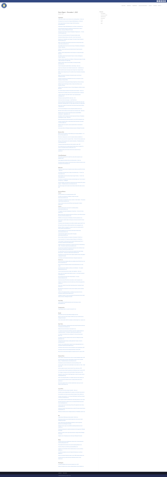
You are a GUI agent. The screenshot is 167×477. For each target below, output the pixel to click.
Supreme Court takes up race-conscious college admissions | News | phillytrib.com (71, 466)
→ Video (101, 21)
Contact (159, 5)
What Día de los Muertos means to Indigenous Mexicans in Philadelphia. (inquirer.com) (71, 411)
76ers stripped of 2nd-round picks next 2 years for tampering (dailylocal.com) (70, 444)
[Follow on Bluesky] (165, 1)
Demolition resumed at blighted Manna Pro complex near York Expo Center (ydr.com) (71, 392)
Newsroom (135, 5)
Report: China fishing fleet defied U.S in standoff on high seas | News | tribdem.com (71, 377)
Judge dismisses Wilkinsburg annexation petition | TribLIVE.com (68, 417)
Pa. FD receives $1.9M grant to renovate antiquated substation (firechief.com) (70, 108)
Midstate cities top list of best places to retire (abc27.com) (67, 328)
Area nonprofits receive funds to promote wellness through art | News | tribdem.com (71, 394)
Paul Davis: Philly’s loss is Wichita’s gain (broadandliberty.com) (68, 446)
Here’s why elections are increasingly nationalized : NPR (67, 194)
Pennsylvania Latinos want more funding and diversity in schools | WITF (69, 349)
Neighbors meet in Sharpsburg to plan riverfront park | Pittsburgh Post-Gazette (70, 435)
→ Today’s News (102, 18)
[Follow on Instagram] (161, 1)
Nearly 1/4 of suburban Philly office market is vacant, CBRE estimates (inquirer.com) (71, 455)
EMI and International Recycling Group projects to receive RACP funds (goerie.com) (71, 119)
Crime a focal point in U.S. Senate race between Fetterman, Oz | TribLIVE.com (70, 239)
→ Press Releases (102, 13)
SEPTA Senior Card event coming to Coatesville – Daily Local (67, 390)
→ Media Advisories (103, 16)
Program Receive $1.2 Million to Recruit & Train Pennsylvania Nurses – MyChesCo (71, 92)
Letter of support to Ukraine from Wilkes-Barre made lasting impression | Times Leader (71, 399)
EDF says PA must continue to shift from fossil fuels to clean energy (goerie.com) (70, 225)
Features (155, 5)
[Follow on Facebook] (157, 1)
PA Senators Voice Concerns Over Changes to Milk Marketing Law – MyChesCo (70, 21)
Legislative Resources (143, 5)
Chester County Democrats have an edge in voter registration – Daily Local (69, 271)
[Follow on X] (159, 1)
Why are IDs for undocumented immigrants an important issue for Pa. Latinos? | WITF (71, 351)
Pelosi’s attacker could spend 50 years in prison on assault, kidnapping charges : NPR (71, 357)
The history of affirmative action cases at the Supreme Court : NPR (68, 464)
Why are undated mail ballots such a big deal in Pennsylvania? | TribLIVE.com (70, 237)
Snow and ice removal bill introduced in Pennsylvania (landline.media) (69, 35)
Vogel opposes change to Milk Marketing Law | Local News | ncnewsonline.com (70, 26)
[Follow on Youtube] (163, 1)
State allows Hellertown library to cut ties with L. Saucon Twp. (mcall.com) (69, 37)
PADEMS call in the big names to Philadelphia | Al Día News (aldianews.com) (70, 217)
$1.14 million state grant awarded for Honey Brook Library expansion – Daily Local (71, 90)
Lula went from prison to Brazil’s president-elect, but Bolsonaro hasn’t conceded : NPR (71, 370)
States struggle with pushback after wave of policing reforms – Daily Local (69, 160)
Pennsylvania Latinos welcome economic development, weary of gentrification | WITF (71, 347)
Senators (123, 5)
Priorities (129, 5)
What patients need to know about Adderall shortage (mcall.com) (68, 314)
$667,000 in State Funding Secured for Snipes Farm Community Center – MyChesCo (71, 110)
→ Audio (101, 23)
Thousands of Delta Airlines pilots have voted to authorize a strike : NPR (69, 144)
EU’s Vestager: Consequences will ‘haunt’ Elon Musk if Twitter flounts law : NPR (70, 372)
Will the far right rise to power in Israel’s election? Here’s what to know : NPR (70, 368)
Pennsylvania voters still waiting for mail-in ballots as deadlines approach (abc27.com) (71, 223)
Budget (150, 5)
